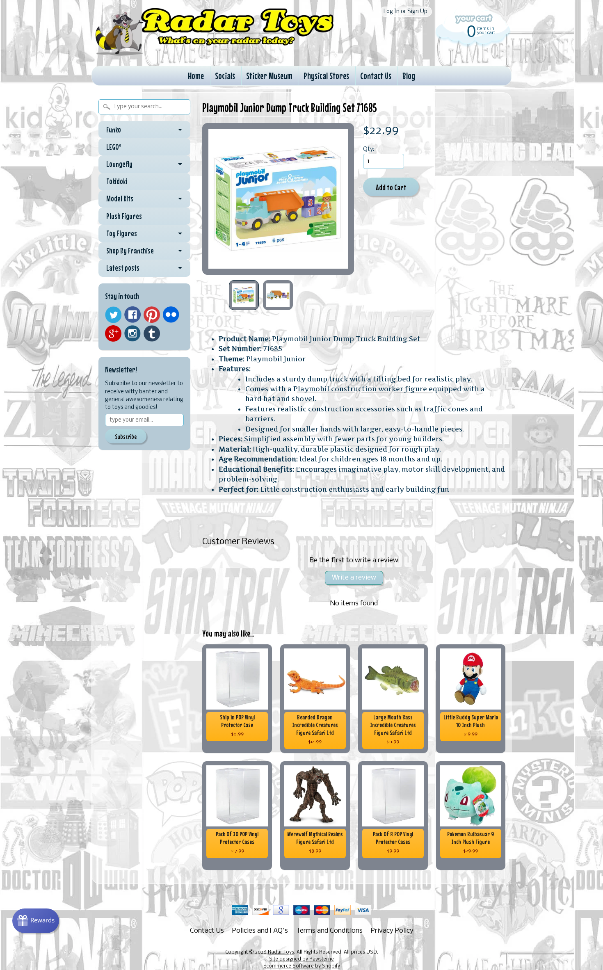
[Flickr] (171, 314)
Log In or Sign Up (405, 12)
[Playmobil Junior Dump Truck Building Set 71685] (244, 295)
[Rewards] (35, 920)
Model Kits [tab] (119, 198)
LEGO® (113, 146)
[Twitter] (113, 314)
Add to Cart (391, 187)
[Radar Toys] (214, 53)
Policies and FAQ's (260, 931)
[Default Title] (278, 199)
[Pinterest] (152, 314)
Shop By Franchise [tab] (130, 250)
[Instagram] (132, 333)
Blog (408, 75)
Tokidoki (116, 181)
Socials (225, 75)
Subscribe (126, 436)
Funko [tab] (113, 129)
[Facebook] (132, 314)
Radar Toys (281, 952)
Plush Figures (124, 216)
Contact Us (375, 75)
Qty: (368, 149)
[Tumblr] (152, 333)
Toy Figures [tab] (121, 233)
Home (196, 75)
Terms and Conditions (329, 931)
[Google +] (113, 333)
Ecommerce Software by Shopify (301, 966)
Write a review (354, 578)
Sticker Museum (269, 75)
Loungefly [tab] (119, 164)
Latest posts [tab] (122, 267)
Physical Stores (326, 75)
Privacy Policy (392, 931)
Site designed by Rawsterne (301, 959)
